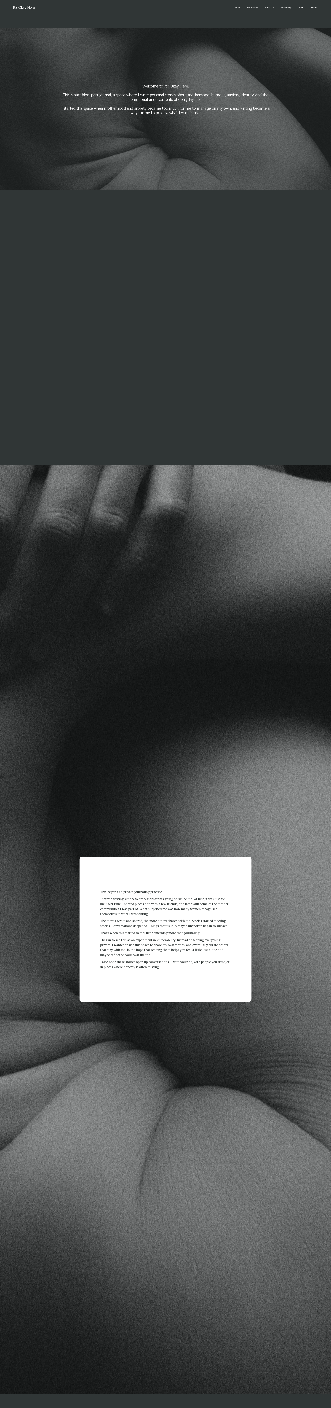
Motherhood (252, 7)
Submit (314, 7)
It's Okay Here (24, 7)
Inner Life (269, 7)
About (301, 7)
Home (237, 7)
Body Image (286, 7)
